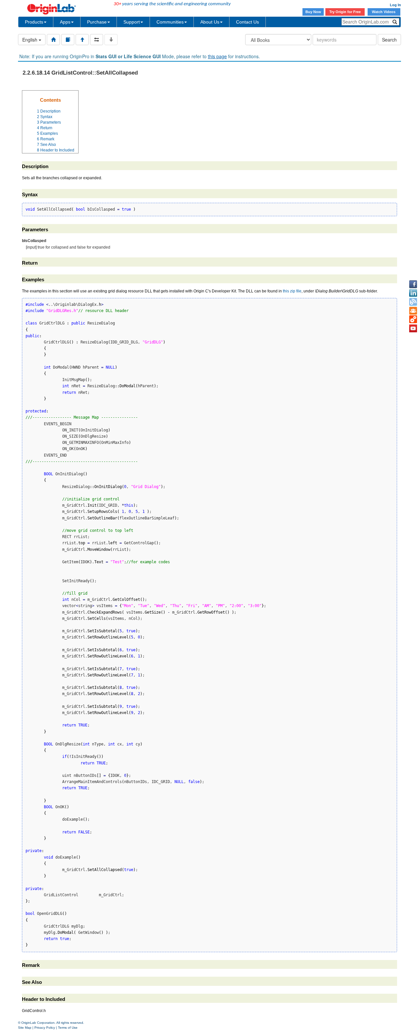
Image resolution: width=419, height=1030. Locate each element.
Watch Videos (384, 12)
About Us (209, 22)
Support (131, 22)
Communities (170, 22)
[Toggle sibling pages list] (96, 39)
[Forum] (413, 310)
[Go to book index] (67, 39)
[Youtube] (413, 328)
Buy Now (313, 12)
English (30, 39)
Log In (395, 5)
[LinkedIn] (413, 293)
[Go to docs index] (53, 39)
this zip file (292, 291)
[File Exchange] (413, 319)
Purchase (97, 22)
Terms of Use (68, 1027)
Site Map (24, 1027)
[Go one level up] (82, 39)
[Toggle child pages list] (111, 39)
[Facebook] (413, 284)
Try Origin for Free (345, 12)
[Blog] (413, 302)
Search (389, 39)
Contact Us (247, 22)
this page (217, 56)
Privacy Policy (44, 1027)
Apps (65, 22)
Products (34, 22)
